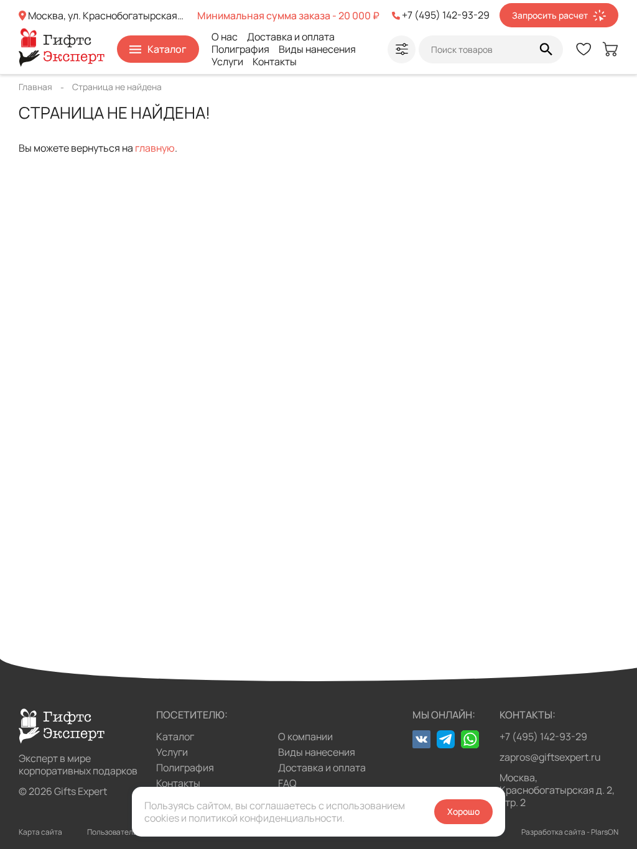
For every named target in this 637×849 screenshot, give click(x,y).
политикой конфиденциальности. (266, 818)
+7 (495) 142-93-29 (543, 736)
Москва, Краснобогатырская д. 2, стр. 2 (557, 790)
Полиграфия (240, 49)
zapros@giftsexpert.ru (550, 757)
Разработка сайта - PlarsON (569, 832)
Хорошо (463, 811)
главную (155, 148)
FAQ (287, 783)
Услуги (227, 61)
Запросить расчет (550, 15)
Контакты (275, 61)
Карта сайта (40, 832)
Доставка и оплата (291, 36)
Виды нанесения (317, 49)
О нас (225, 36)
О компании (305, 736)
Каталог (175, 736)
